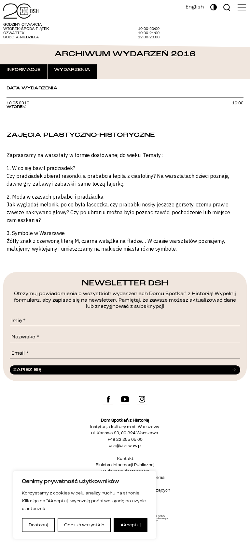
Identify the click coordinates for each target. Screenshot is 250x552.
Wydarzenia (72, 69)
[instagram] (142, 399)
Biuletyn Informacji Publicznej (125, 465)
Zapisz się (27, 369)
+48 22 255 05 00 (125, 440)
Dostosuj (38, 525)
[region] (84, 505)
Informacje (23, 69)
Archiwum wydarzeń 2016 (125, 54)
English (195, 7)
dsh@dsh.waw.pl (125, 446)
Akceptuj (130, 525)
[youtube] (125, 399)
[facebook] (108, 399)
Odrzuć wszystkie (84, 525)
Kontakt (125, 459)
